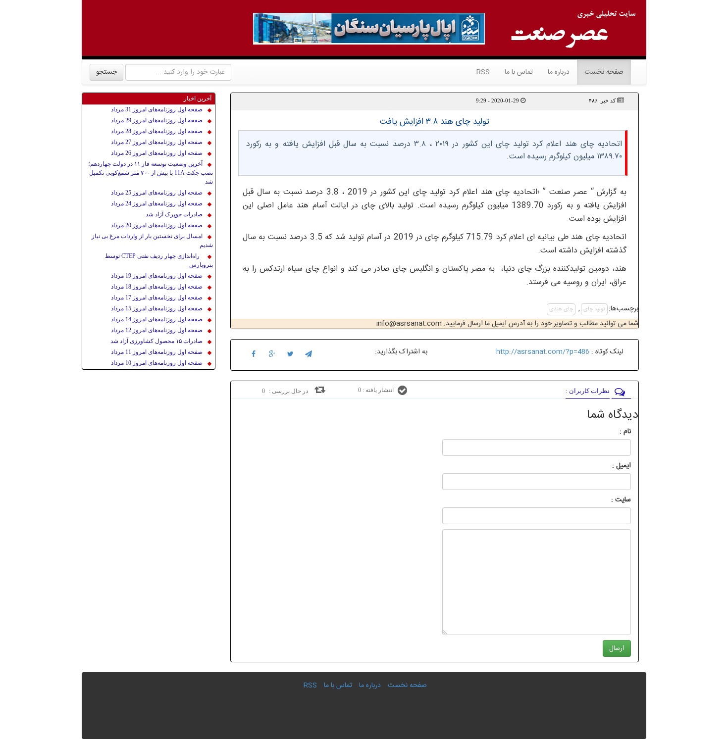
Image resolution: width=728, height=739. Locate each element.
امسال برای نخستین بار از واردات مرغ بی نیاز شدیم (152, 240)
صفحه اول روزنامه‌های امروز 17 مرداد (157, 297)
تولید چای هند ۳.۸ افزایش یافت (434, 122)
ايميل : (609, 466)
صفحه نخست (600, 72)
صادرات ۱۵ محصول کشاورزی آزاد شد (156, 341)
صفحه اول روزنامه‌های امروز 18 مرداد (157, 286)
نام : (610, 432)
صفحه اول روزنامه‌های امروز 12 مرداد (157, 330)
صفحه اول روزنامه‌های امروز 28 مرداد (157, 131)
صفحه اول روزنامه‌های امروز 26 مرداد (157, 152)
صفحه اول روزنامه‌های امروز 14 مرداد (157, 319)
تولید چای (594, 309)
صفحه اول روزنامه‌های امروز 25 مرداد (157, 192)
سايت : (610, 500)
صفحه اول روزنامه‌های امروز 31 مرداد (157, 109)
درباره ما (559, 72)
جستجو (106, 72)
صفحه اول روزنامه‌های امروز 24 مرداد (157, 203)
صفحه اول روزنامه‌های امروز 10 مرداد (157, 362)
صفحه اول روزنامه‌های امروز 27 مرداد (157, 142)
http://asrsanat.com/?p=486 (542, 352)
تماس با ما (519, 72)
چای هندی (561, 309)
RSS (483, 72)
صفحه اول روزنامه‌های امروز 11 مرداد (157, 351)
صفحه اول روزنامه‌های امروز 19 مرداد (157, 275)
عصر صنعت (570, 192)
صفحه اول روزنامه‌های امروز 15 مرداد (157, 308)
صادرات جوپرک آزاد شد (174, 214)
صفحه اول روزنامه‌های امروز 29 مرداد (157, 120)
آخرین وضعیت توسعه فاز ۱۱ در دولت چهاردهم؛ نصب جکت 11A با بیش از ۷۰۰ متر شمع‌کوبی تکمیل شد (150, 172)
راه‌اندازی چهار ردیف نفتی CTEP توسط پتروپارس (159, 260)
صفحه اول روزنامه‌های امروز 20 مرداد (157, 225)
